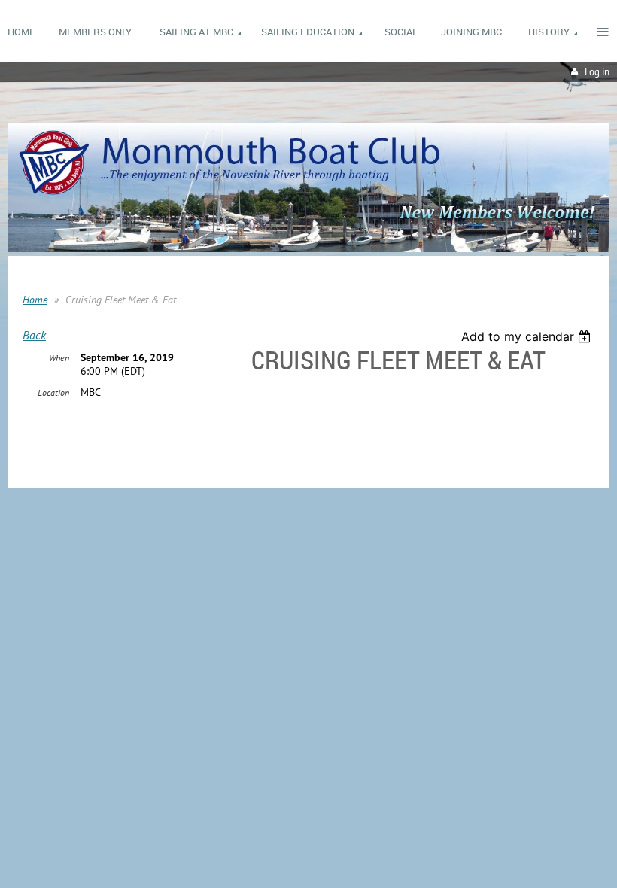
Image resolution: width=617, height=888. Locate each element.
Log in (597, 71)
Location (53, 392)
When (59, 357)
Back (34, 334)
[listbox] (527, 336)
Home (35, 299)
